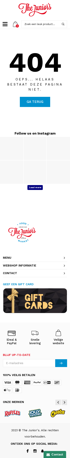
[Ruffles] (12, 413)
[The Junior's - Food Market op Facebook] (27, 451)
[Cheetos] (57, 413)
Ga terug (35, 102)
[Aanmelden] (61, 363)
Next (64, 402)
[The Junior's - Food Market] (35, 9)
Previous (58, 402)
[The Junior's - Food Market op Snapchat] (42, 451)
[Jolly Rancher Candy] (35, 413)
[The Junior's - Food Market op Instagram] (35, 451)
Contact (56, 454)
